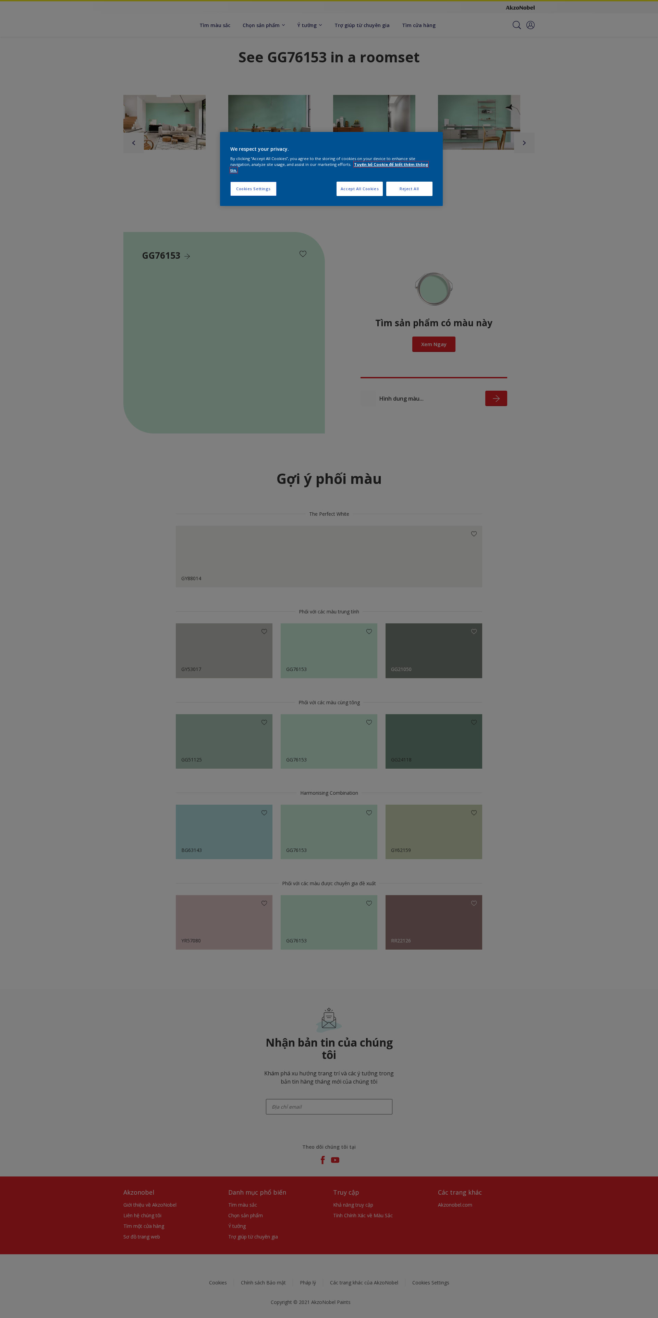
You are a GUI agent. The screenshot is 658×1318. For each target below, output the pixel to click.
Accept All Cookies (360, 188)
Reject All (409, 188)
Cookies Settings (253, 188)
